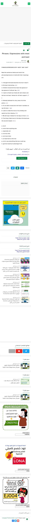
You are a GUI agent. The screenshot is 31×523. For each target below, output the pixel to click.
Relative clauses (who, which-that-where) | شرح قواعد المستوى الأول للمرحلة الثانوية (11, 285)
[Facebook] (12, 351)
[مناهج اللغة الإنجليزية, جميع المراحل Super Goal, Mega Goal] (25, 366)
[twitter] (26, 351)
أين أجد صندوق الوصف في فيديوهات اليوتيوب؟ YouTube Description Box (11, 292)
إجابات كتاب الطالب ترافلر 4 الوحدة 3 (17, 154)
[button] (22, 168)
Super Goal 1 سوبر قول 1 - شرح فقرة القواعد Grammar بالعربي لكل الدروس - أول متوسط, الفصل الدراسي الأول (10, 269)
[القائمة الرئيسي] (29, 3)
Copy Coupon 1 (26, 432)
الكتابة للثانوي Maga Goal (23, 251)
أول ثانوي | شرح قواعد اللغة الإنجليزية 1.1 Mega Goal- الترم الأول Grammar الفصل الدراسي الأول (10, 301)
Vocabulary (25, 151)
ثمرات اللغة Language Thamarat (9, 518)
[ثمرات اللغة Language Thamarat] (15, 3)
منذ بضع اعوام (15, 258)
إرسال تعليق (24, 183)
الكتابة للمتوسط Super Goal (22, 250)
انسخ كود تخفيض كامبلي (23, 469)
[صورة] (25, 260)
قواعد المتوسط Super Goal (22, 238)
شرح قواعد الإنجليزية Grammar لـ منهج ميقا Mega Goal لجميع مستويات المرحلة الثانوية (10, 261)
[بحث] (2, 3)
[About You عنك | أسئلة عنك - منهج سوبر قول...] (25, 382)
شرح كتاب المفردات (24, 513)
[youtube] (19, 351)
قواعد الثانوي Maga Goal (23, 239)
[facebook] (13, 521)
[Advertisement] (15, 24)
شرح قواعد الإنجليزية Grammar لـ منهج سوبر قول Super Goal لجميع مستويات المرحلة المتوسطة (11, 277)
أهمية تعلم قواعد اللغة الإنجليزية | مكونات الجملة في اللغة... (12, 43)
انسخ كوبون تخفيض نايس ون (22, 505)
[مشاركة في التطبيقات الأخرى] (8, 168)
